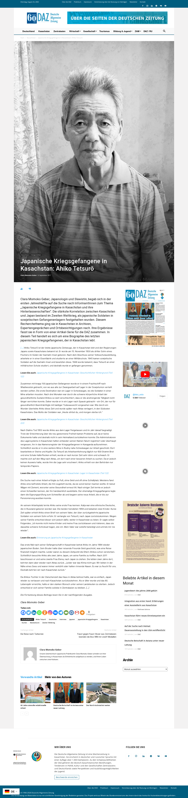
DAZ (139, 595)
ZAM (137, 31)
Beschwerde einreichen (67, 777)
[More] (82, 612)
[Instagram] (147, 6)
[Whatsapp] (39, 612)
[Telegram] (156, 6)
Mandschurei (34, 623)
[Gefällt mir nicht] (30, 289)
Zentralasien (59, 31)
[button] (164, 31)
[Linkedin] (152, 6)
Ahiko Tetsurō (41, 619)
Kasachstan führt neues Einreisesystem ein (145, 615)
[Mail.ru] (71, 612)
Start (22, 38)
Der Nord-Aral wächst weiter (98, 705)
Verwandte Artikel (31, 677)
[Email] (66, 612)
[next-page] (26, 713)
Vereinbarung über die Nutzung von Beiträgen (110, 2)
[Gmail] (76, 612)
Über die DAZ (66, 2)
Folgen (162, 396)
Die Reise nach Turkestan (32, 634)
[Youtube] (165, 6)
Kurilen (24, 623)
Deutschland (28, 31)
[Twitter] (28, 612)
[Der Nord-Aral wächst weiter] (101, 692)
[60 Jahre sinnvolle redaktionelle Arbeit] (36, 692)
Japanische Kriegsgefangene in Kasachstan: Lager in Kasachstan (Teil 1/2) (73, 473)
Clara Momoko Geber (29, 275)
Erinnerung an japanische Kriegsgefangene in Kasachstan (65, 537)
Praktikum (77, 2)
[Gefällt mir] (22, 289)
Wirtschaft (74, 31)
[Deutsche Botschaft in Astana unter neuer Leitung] (68, 692)
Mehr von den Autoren (58, 677)
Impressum (88, 2)
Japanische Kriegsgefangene (88, 619)
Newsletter (133, 2)
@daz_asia (138, 394)
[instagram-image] (145, 425)
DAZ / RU (148, 31)
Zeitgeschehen (36, 255)
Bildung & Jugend (122, 31)
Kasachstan (44, 31)
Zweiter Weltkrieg (48, 623)
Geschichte (53, 619)
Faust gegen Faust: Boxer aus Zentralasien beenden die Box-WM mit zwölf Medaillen (96, 635)
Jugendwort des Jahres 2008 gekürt (141, 590)
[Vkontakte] (55, 612)
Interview (63, 619)
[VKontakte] (161, 6)
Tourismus (104, 31)
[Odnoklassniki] (44, 612)
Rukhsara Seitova (144, 609)
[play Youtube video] (145, 374)
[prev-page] (22, 713)
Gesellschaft (89, 31)
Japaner (72, 619)
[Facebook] (143, 6)
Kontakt (142, 2)
